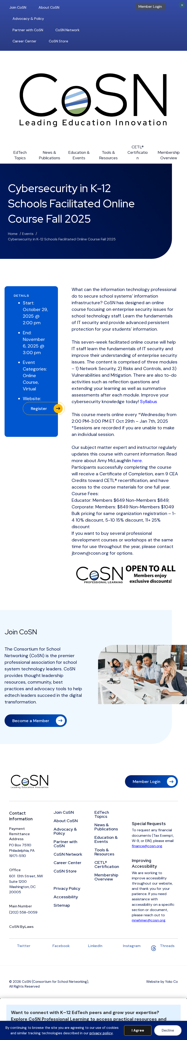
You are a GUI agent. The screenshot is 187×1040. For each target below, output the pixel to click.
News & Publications (49, 155)
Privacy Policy (67, 888)
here (137, 460)
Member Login (150, 6)
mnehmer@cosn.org (148, 920)
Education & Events (79, 155)
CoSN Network (67, 30)
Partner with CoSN (28, 30)
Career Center (24, 41)
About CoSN (49, 7)
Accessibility (66, 897)
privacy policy (101, 1033)
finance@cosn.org (147, 846)
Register (39, 408)
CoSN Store (58, 41)
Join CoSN (17, 7)
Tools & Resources (108, 155)
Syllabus (148, 401)
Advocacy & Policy (28, 18)
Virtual (29, 389)
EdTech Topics (20, 155)
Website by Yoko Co (162, 981)
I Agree (138, 1030)
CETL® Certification (137, 152)
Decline (168, 1030)
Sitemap (62, 905)
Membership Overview (169, 155)
